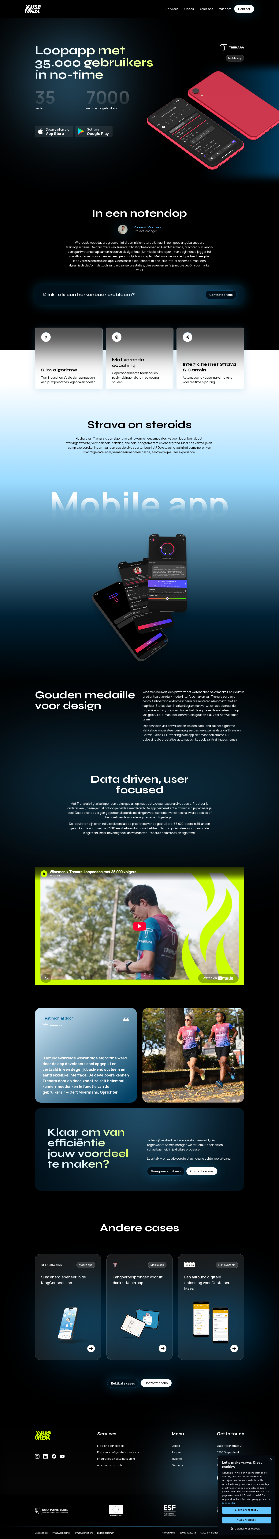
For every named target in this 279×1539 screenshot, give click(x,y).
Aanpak (176, 1452)
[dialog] (246, 1495)
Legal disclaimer (105, 1532)
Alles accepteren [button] (246, 1510)
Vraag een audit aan (166, 1171)
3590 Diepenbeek (228, 1452)
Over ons (177, 1465)
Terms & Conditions (83, 1532)
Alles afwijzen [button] (247, 1520)
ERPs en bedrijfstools (110, 1445)
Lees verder (228, 1502)
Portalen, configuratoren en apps (118, 1452)
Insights (177, 1458)
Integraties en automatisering (116, 1458)
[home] (33, 9)
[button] (172, 9)
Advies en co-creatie (110, 1465)
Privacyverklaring (60, 1532)
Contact (244, 9)
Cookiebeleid (41, 1532)
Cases (189, 9)
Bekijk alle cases (123, 1383)
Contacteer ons (221, 295)
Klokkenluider (169, 1532)
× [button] (271, 1459)
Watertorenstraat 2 (229, 1445)
